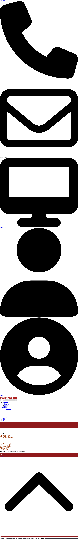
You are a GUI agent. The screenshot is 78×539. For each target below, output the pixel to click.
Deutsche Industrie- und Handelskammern (7, 443)
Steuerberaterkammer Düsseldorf (5, 446)
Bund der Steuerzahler (3, 448)
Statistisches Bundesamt (4, 449)
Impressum (3, 454)
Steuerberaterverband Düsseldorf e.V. (6, 445)
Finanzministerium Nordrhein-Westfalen (6, 437)
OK (39, 538)
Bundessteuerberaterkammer (4, 442)
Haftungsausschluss (4, 455)
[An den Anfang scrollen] (39, 535)
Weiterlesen (42, 538)
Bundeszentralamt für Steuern (5, 436)
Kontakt (3, 456)
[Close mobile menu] (0, 536)
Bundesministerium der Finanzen (5, 435)
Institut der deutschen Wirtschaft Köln (6, 444)
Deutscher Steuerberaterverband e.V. (6, 447)
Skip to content (2, 0)
